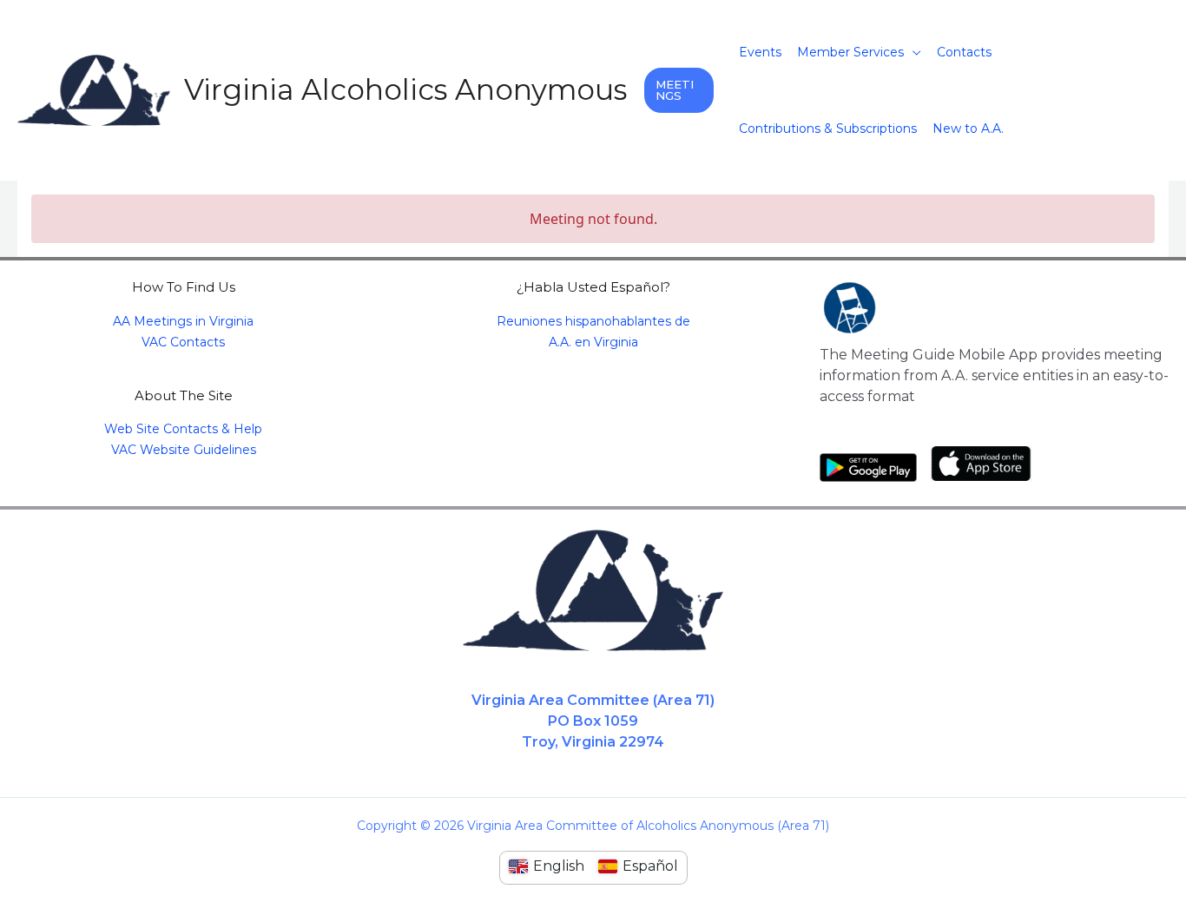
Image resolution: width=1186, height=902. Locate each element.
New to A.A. (968, 128)
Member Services (850, 52)
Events (760, 52)
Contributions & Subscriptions (828, 128)
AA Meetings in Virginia (183, 321)
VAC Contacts (183, 342)
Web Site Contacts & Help (183, 429)
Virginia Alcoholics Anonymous (405, 89)
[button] (679, 90)
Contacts (964, 52)
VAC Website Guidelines (183, 450)
